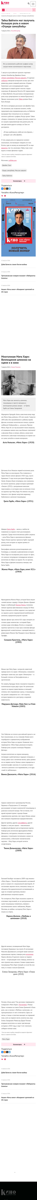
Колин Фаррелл (26, 263)
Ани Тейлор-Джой (22, 355)
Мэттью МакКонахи (27, 171)
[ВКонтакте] (2, 1154)
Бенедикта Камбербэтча (17, 350)
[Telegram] (10, 1154)
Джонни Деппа (6, 250)
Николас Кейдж (13, 169)
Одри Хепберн (6, 494)
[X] (7, 1154)
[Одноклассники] (5, 1154)
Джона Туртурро (15, 218)
